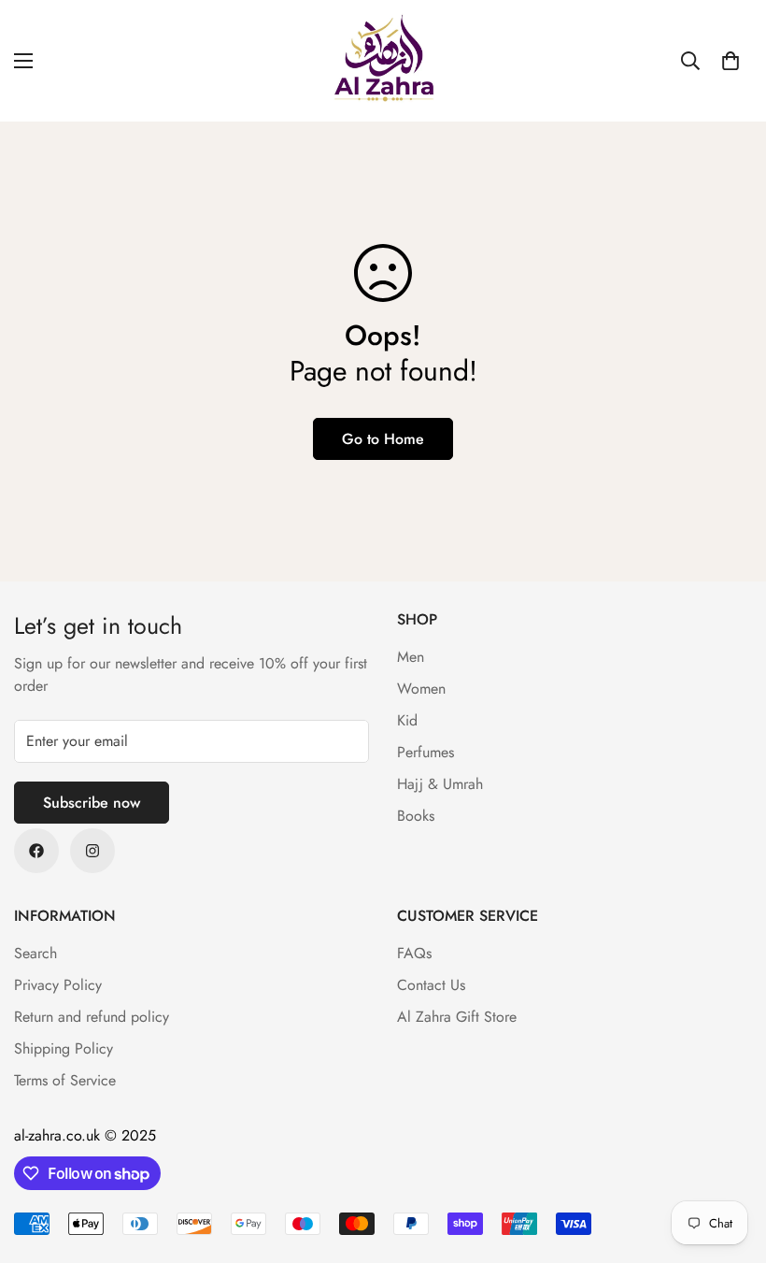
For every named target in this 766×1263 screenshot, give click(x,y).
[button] (730, 60)
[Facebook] (36, 850)
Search (35, 953)
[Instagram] (92, 850)
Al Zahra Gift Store (457, 1016)
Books (415, 815)
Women (421, 688)
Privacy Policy (58, 985)
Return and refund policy (91, 1016)
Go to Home (383, 439)
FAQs (414, 953)
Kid (407, 720)
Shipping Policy (63, 1048)
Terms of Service (65, 1080)
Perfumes (425, 752)
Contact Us (431, 985)
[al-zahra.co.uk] (383, 61)
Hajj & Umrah (440, 784)
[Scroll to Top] (729, 1161)
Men (410, 656)
